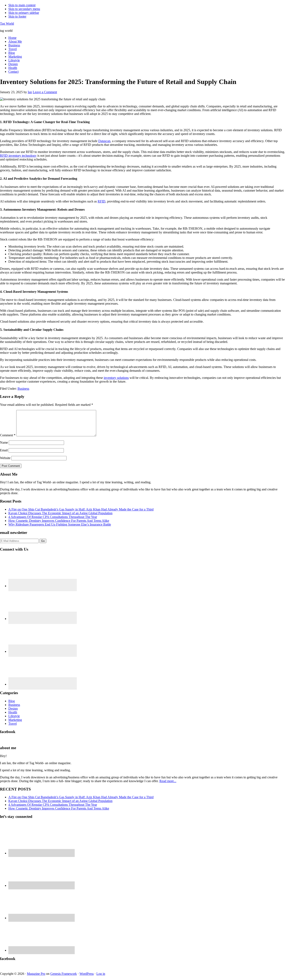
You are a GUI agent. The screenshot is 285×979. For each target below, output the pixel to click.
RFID (101, 201)
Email (4, 450)
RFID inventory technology (18, 155)
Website (5, 458)
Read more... (167, 781)
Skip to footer (17, 16)
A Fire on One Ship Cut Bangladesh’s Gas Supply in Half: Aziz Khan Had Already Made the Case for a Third (81, 509)
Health (12, 712)
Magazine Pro (36, 973)
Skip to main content (21, 5)
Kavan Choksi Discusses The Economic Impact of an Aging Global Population (60, 513)
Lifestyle (14, 716)
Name (4, 442)
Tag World (7, 23)
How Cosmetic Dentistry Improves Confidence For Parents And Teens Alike (58, 520)
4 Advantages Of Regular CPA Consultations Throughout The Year (52, 517)
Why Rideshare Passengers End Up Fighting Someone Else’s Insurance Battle (59, 524)
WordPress (86, 973)
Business (23, 388)
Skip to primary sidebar (23, 12)
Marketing (15, 720)
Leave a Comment (45, 92)
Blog (11, 701)
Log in (100, 973)
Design (13, 708)
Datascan (104, 141)
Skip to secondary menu (24, 9)
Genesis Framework (63, 973)
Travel (12, 723)
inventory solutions (116, 377)
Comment (7, 435)
